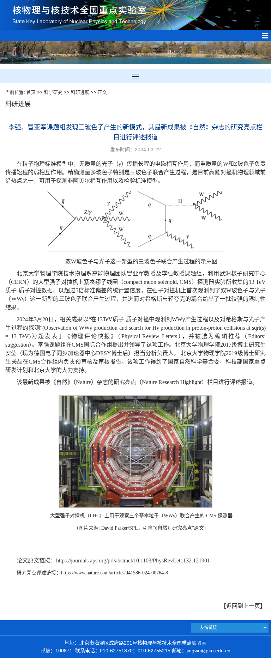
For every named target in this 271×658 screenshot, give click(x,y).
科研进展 (80, 92)
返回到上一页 (243, 606)
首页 (31, 92)
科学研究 (53, 92)
